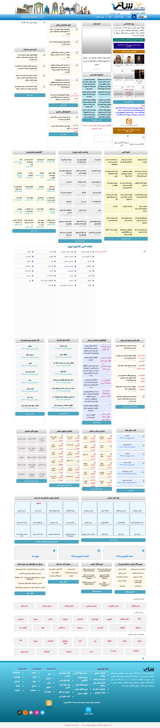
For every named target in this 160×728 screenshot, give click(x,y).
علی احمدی (38, 511)
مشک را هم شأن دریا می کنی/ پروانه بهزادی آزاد (111, 197)
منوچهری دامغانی (32, 475)
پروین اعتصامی (69, 469)
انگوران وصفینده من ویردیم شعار (63, 405)
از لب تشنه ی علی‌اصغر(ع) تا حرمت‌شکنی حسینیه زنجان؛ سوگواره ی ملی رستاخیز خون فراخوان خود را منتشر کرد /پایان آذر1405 (104, 84)
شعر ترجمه (46, 606)
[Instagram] (19, 712)
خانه (134, 17)
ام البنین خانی (70, 523)
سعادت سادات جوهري (88, 534)
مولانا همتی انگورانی (32, 465)
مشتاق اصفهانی (42, 449)
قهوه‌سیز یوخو (127, 463)
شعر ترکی (24, 651)
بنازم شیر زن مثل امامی (95, 233)
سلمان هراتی (53, 453)
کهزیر (30, 363)
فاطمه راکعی (85, 482)
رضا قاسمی (138, 586)
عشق (110, 641)
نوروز (35, 641)
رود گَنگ (84, 193)
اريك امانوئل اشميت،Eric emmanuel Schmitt (104, 570)
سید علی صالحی (101, 438)
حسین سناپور (122, 573)
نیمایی (20, 619)
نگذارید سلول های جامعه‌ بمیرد (30, 406)
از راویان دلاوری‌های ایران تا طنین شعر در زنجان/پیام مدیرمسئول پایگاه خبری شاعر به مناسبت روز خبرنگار (60, 97)
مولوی (22, 457)
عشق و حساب (40, 209)
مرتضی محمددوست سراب (21, 535)
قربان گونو (63, 371)
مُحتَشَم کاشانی (42, 440)
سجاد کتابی (118, 80)
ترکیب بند (23, 627)
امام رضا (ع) (40, 160)
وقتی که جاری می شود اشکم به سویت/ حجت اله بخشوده (126, 197)
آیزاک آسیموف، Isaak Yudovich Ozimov (89, 570)
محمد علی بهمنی (53, 477)
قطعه (122, 627)
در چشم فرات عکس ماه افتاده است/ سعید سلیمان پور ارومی (126, 185)
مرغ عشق (52, 209)
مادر (80, 641)
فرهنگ (46, 651)
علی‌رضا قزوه (102, 482)
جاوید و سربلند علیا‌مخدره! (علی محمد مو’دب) (141, 208)
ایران (139, 641)
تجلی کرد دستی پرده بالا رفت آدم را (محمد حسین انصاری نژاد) (141, 173)
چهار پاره (94, 619)
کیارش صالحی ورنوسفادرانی (138, 581)
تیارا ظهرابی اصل (38, 523)
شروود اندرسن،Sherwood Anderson (104, 584)
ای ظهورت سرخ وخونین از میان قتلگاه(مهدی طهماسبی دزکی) (126, 232)
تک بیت (100, 627)
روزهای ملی (65, 642)
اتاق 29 (127, 436)
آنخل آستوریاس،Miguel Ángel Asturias (88, 583)
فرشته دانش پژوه (22, 523)
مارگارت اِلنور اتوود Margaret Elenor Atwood (105, 576)
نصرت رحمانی (85, 446)
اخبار (129, 17)
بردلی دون (30, 397)
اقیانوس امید (55, 573)
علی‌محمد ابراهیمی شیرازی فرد (70, 535)
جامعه (68, 651)
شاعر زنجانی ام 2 (96, 202)
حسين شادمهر (22, 511)
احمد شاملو (70, 460)
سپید (35, 619)
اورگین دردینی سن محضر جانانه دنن (63, 363)
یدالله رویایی (102, 455)
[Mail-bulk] (31, 712)
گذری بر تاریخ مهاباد (127, 471)
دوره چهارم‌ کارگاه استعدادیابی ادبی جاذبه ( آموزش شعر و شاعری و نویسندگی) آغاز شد (127, 378)
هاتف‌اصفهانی (31, 439)
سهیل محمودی (101, 464)
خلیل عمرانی (85, 473)
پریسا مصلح (88, 523)
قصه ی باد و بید (97, 193)
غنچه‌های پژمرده (127, 445)
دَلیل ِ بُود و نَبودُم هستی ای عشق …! (28, 222)
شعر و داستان (119, 17)
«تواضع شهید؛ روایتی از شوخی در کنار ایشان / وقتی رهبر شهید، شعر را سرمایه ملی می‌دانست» (27, 57)
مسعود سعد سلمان (32, 449)
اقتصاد (135, 651)
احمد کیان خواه (139, 97)
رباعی (50, 619)
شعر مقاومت (113, 606)
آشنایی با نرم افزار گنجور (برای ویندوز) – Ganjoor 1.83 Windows (30, 578)
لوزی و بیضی (30, 389)
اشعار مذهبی (91, 606)
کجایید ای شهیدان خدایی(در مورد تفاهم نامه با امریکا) (126, 173)
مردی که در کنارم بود (66, 160)
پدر (95, 641)
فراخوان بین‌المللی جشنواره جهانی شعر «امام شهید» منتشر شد (89, 94)
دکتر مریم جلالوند (121, 511)
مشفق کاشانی (85, 464)
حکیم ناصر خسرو (42, 475)
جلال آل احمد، (122, 569)
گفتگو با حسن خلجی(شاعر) (91, 416)
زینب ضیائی (128, 97)
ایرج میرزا (22, 448)
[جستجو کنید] (19, 17)
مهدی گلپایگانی (70, 511)
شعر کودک (69, 606)
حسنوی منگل (30, 355)
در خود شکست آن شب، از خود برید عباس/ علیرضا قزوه (111, 162)
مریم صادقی (139, 65)
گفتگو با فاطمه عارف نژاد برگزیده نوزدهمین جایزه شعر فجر (91, 408)
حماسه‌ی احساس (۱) (66, 193)
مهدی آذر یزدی (122, 581)
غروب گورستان (51, 160)
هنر (91, 651)
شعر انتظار (135, 606)
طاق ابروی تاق (29, 187)
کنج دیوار (41, 187)
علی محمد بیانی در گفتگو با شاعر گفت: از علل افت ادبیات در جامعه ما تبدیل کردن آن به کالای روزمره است (91, 371)
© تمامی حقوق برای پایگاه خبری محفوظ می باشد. (96, 725)
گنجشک (42, 173)
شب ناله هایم (82, 210)
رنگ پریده (19, 173)
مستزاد (138, 627)
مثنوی (109, 619)
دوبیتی (65, 619)
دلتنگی (30, 346)
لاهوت (71, 576)
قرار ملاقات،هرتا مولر (55, 576)
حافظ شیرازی (42, 457)
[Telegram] (42, 712)
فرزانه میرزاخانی (137, 511)
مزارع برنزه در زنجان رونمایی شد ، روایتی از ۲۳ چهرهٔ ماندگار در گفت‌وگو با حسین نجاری (96, 61)
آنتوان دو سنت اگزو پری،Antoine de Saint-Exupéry (89, 576)
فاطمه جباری (104, 511)
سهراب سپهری (53, 469)
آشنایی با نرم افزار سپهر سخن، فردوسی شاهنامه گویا (30, 587)
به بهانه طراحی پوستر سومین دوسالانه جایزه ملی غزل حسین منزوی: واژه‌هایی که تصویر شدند (90, 349)
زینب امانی (121, 534)
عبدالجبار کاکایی (101, 473)
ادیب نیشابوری (69, 453)
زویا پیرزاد (122, 586)
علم (20, 640)
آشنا (21, 160)
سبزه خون (69, 202)
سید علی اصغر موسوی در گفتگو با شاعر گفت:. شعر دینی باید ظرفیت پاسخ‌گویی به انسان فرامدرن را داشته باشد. (91, 396)
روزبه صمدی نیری (38, 534)
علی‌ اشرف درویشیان (138, 573)
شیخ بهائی (21, 474)
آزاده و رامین (71, 569)
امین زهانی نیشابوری (54, 534)
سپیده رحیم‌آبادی (88, 511)
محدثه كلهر (105, 534)
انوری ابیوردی (21, 439)
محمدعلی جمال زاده (122, 577)
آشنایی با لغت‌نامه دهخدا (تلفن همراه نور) (30, 583)
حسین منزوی (53, 461)
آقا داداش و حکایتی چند (55, 569)
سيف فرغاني (42, 464)
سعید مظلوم (129, 65)
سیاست (113, 651)
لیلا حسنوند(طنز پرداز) (137, 523)
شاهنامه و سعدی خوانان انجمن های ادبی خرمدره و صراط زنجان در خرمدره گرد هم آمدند (126, 399)
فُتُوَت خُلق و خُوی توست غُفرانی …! (51, 175)
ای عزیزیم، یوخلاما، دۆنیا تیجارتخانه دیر (63, 397)
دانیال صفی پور (118, 97)
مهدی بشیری (85, 438)
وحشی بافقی (22, 464)
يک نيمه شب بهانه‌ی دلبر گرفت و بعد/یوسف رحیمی (111, 173)
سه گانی (62, 627)
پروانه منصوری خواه (118, 66)
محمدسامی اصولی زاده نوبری (139, 81)
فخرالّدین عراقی (32, 457)
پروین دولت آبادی (53, 438)
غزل (139, 618)
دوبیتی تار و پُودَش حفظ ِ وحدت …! (41, 222)
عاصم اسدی (101, 446)
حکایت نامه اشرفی (127, 480)
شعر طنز (24, 606)
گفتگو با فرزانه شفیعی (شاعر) (90, 358)
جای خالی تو (41, 198)
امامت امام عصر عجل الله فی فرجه (28, 162)
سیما (30, 380)
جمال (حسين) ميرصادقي (138, 569)
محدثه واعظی (129, 80)
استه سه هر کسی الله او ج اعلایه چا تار (63, 388)
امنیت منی (69, 182)
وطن (99, 210)
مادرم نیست (98, 160)
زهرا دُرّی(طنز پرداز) (54, 511)
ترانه (43, 627)
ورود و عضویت (100, 17)
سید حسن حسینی (70, 438)
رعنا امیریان (137, 534)
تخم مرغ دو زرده (30, 372)
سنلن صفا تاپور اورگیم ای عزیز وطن (63, 380)
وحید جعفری (54, 523)
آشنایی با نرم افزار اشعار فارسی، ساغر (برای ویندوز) (30, 569)
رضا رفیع (85, 455)
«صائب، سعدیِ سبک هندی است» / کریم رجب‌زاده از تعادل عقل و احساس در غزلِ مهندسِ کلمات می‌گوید (26, 78)
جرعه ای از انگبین (127, 206)
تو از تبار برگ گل (82, 182)
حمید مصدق (69, 476)
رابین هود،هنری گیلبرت (71, 573)
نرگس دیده (19, 198)
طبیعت (50, 641)
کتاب (109, 17)
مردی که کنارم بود (96, 171)
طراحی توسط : (72, 725)
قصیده (80, 619)
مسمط (80, 627)
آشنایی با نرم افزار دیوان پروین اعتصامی (30, 573)
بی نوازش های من (96, 182)
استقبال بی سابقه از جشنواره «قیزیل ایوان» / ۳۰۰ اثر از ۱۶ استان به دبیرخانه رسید (60, 55)
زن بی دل (83, 202)
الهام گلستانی (121, 523)
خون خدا (115, 206)
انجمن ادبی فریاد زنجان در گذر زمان (127, 366)
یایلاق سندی (30, 198)
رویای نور (19, 209)
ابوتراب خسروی (138, 577)
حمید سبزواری (53, 445)
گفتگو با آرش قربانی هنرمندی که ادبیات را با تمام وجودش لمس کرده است (91, 383)
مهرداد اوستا (69, 445)
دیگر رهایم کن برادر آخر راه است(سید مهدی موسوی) (141, 220)
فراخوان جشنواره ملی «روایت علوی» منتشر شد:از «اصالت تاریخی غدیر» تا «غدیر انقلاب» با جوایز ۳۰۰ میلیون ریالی (89, 84)
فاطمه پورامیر (104, 523)
